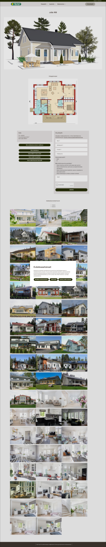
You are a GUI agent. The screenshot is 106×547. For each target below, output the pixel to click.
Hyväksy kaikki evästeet (65, 279)
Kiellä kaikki (53, 279)
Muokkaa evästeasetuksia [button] (41, 279)
